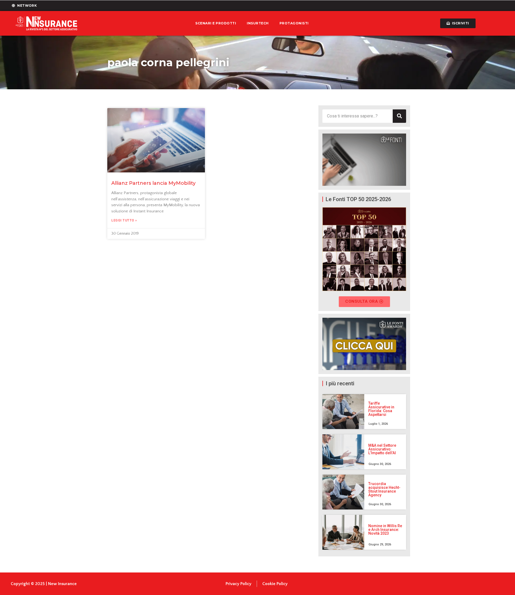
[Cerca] (399, 116)
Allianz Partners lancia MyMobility (153, 183)
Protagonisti (294, 23)
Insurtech (258, 23)
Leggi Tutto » (124, 220)
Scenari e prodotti (215, 23)
